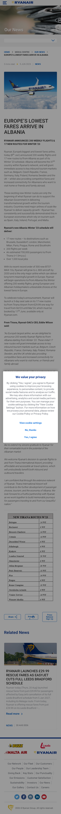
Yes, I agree (30, 437)
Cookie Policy (23, 413)
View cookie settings (30, 423)
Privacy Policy (41, 413)
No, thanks (30, 430)
